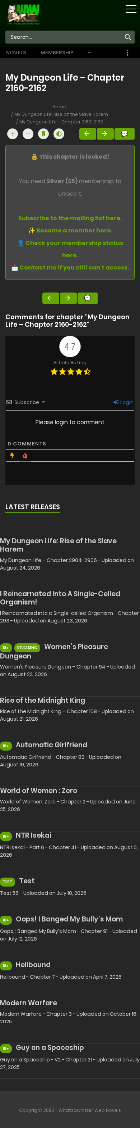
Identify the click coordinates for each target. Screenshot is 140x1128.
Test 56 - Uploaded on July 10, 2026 (43, 893)
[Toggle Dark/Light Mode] (58, 133)
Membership (57, 52)
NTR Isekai (33, 835)
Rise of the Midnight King (42, 700)
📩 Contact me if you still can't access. (70, 267)
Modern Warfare (28, 1003)
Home (59, 107)
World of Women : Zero (38, 791)
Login (126, 402)
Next (105, 134)
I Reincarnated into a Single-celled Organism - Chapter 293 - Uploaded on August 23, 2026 (69, 617)
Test (27, 881)
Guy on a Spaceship (50, 1047)
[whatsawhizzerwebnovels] (23, 14)
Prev (87, 134)
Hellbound (33, 965)
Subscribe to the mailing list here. (70, 218)
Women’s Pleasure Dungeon (54, 651)
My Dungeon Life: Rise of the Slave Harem (61, 114)
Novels (16, 52)
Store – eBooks (98, 52)
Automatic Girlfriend (51, 745)
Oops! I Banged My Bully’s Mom (69, 919)
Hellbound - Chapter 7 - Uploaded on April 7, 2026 (61, 976)
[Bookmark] (43, 133)
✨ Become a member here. (70, 230)
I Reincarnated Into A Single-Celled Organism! (60, 598)
